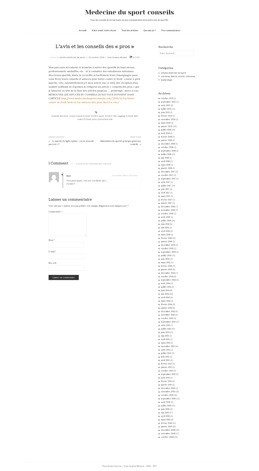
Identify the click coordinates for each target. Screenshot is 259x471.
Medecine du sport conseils (129, 12)
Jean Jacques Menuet (117, 57)
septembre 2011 (168, 374)
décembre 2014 (168, 273)
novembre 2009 (168, 433)
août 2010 (165, 402)
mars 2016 (165, 234)
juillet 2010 (166, 405)
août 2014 (165, 283)
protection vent (105, 119)
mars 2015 (165, 262)
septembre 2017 (168, 178)
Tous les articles (130, 30)
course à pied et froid (79, 116)
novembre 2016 (168, 210)
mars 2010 (165, 419)
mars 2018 (165, 165)
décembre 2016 (168, 206)
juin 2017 (165, 189)
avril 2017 (165, 192)
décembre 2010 (168, 388)
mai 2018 (165, 158)
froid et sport (97, 116)
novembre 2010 (168, 391)
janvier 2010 (166, 426)
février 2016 (166, 238)
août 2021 (165, 105)
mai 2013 (165, 336)
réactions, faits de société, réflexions (178, 76)
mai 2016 (165, 227)
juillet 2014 (166, 287)
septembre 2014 (168, 280)
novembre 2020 (168, 119)
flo (69, 176)
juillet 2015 (166, 255)
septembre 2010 (168, 398)
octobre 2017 (167, 175)
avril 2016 (165, 231)
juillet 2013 (166, 329)
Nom (51, 240)
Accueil (82, 30)
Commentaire (55, 212)
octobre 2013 (167, 318)
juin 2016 (165, 224)
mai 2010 (165, 412)
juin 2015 (165, 259)
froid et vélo (111, 116)
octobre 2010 (167, 395)
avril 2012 (165, 360)
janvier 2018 (166, 168)
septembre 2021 (168, 102)
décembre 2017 (168, 171)
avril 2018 (165, 161)
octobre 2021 (167, 98)
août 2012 (165, 350)
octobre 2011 (167, 371)
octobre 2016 (167, 213)
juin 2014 (165, 290)
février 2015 (166, 266)
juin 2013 (165, 332)
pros (94, 119)
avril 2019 (165, 133)
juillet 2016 (166, 220)
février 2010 (166, 423)
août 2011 (165, 378)
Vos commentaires (170, 30)
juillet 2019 (166, 130)
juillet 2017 (166, 185)
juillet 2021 (166, 109)
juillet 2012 (166, 353)
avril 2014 (165, 297)
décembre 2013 (168, 311)
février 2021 (166, 116)
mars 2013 (165, 343)
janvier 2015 (166, 269)
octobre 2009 (167, 437)
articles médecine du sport (72, 57)
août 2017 (165, 182)
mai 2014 (165, 294)
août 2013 (165, 325)
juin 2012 (165, 357)
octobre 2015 (167, 248)
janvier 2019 (166, 140)
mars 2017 (165, 196)
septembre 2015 (168, 252)
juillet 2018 (166, 154)
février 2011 (166, 381)
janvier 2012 (166, 367)
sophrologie (166, 80)
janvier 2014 (166, 308)
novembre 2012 (168, 346)
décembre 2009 (168, 430)
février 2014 (166, 304)
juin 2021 (165, 112)
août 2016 (165, 217)
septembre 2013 (168, 322)
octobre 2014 (167, 276)
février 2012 (166, 364)
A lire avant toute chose (104, 30)
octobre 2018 (167, 147)
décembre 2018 (168, 144)
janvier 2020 (166, 126)
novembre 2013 (168, 315)
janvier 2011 (166, 385)
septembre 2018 (168, 151)
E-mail (52, 251)
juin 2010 (165, 409)
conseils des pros (59, 116)
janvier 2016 (166, 241)
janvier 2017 (166, 203)
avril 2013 (165, 339)
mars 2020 (166, 123)
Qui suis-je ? (149, 30)
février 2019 (166, 137)
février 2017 (166, 200)
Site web (52, 263)
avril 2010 (165, 416)
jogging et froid (125, 116)
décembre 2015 (168, 245)
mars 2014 (165, 301)
